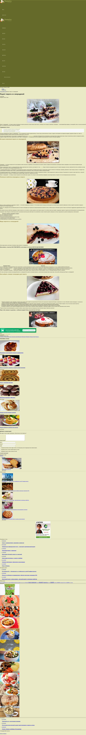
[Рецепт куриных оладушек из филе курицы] (9, 694)
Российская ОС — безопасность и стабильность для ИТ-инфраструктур (15, 481)
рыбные (49, 582)
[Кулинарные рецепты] (5, 3)
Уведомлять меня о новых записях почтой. (9, 451)
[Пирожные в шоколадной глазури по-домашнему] (9, 350)
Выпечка (4, 55)
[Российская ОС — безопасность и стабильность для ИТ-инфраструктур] (7, 480)
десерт (7, 582)
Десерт (3, 60)
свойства (55, 582)
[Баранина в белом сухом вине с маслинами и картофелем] (9, 672)
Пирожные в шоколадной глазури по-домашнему (11, 352)
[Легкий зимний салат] (9, 661)
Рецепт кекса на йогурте (6, 469)
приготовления (32, 582)
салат (52, 582)
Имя (1, 442)
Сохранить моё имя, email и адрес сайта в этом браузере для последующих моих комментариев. (19, 447)
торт (70, 582)
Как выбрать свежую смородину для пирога (12, 131)
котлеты (12, 582)
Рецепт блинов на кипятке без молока (9, 427)
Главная (1, 91)
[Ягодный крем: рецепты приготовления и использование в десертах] (7, 508)
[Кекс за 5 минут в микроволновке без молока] (9, 716)
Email (1, 444)
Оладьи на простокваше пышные (8, 412)
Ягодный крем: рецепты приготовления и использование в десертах (14, 509)
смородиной (8, 334)
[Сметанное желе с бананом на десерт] (9, 705)
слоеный (61, 582)
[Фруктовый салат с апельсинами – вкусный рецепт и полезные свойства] (7, 499)
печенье (22, 582)
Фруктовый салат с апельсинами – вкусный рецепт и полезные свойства (15, 500)
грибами (4, 582)
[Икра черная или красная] (9, 616)
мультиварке (19, 582)
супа (65, 582)
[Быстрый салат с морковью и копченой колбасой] (9, 605)
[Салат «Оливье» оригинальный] (9, 639)
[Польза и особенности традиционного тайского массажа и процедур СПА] (7, 489)
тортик (72, 582)
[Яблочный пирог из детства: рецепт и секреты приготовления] (7, 518)
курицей (15, 582)
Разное (3, 71)
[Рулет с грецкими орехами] (9, 380)
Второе (3, 38)
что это (41, 167)
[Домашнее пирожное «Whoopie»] (9, 395)
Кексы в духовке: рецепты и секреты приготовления (12, 367)
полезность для (30, 136)
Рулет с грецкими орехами (6, 382)
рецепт (4, 334)
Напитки (4, 66)
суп (64, 582)
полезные (26, 582)
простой (37, 582)
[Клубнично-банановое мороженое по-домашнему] (9, 683)
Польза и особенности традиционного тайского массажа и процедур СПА (15, 490)
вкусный (1, 582)
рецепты (45, 582)
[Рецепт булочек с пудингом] (9, 650)
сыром (67, 582)
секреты (58, 582)
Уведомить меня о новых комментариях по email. (10, 449)
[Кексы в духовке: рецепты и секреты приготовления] (9, 365)
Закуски (3, 49)
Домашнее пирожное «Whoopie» (7, 397)
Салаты (3, 44)
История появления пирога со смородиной (12, 129)
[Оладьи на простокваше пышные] (9, 410)
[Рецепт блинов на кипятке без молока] (9, 425)
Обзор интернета (7, 77)
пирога (1, 334)
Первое (3, 33)
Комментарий (3, 440)
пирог (24, 582)
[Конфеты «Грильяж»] (9, 594)
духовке (9, 582)
